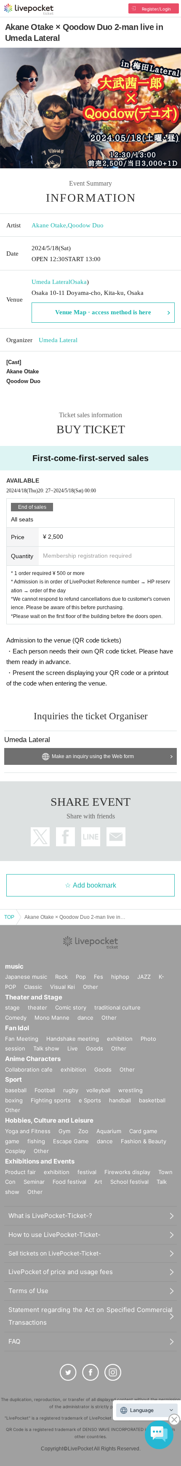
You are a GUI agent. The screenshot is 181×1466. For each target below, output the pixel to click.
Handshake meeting (72, 1038)
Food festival (69, 1181)
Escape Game (71, 1141)
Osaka (78, 281)
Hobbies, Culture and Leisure (49, 1120)
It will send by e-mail (115, 836)
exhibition (120, 1038)
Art (98, 1181)
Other (90, 986)
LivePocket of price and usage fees (60, 1272)
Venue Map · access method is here (103, 312)
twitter (40, 836)
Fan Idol (17, 1028)
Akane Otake (49, 225)
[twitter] (68, 1372)
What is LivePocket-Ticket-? (50, 1216)
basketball (152, 1100)
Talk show (46, 1048)
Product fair (20, 1172)
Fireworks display (127, 1172)
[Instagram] (112, 1372)
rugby (70, 1090)
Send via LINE (90, 836)
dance (85, 1017)
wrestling (130, 1090)
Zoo (83, 1131)
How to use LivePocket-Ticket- (54, 1235)
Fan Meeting (21, 1038)
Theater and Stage (33, 997)
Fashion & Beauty (143, 1141)
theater (37, 1007)
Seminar (34, 1181)
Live (72, 1048)
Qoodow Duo (86, 225)
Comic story (70, 1007)
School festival (129, 1181)
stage (12, 1007)
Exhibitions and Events (40, 1161)
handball (120, 1100)
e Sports (90, 1100)
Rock (61, 976)
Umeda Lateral (51, 281)
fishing (36, 1141)
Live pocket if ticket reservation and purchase (28, 9)
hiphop (120, 976)
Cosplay (15, 1150)
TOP (9, 917)
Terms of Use (28, 1291)
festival (86, 1172)
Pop (81, 976)
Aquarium (108, 1131)
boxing (14, 1100)
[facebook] (90, 1372)
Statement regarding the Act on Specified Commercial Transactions (90, 1316)
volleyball (98, 1090)
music (14, 966)
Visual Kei (62, 986)
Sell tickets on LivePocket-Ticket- (54, 1253)
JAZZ (144, 976)
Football (45, 1090)
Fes (98, 976)
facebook (65, 836)
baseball (16, 1090)
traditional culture (117, 1007)
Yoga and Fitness (28, 1131)
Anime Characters (33, 1059)
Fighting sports (51, 1100)
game (12, 1141)
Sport (13, 1079)
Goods (94, 1048)
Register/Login (156, 8)
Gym (64, 1131)
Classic (33, 986)
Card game (143, 1131)
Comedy (16, 1017)
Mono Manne (52, 1017)
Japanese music (26, 976)
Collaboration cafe (29, 1069)
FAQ (14, 1341)
